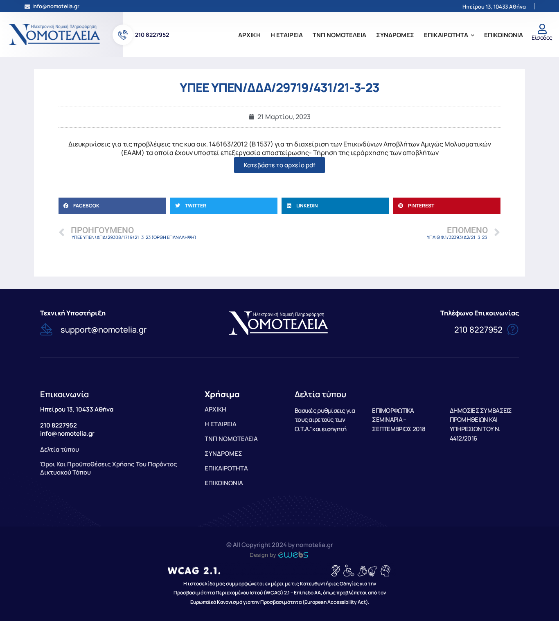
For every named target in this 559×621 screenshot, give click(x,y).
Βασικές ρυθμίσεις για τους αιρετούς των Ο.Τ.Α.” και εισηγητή (325, 420)
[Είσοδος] (542, 29)
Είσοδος (542, 37)
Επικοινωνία (64, 394)
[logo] (55, 33)
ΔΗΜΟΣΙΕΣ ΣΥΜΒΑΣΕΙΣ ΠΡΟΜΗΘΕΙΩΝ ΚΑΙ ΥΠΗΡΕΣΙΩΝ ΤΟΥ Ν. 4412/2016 (481, 424)
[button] (112, 206)
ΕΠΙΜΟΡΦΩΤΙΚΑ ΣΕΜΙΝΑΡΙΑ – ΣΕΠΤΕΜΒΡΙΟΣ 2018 (398, 420)
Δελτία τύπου (320, 394)
